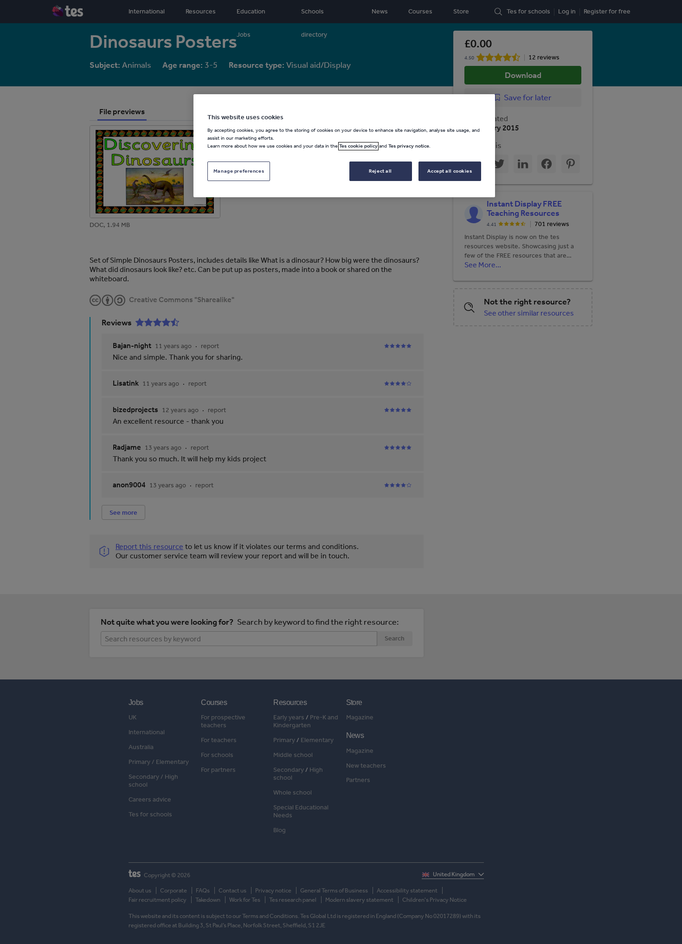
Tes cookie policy (358, 146)
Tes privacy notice (408, 146)
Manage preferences (238, 171)
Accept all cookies (449, 171)
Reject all (380, 171)
